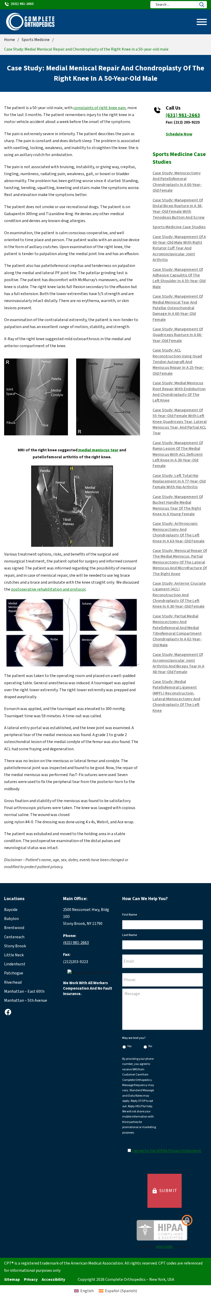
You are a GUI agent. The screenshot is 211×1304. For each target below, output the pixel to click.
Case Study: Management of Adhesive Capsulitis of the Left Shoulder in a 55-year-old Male (179, 278)
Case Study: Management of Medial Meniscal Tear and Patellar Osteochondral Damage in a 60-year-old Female (178, 308)
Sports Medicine (36, 40)
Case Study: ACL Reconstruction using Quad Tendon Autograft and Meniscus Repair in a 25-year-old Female (178, 361)
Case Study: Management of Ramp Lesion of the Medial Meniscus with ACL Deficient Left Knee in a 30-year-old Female (178, 454)
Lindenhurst (14, 964)
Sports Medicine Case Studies (179, 227)
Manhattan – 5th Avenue (25, 1000)
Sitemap (12, 1279)
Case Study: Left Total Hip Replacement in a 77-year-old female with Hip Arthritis (179, 481)
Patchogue (13, 973)
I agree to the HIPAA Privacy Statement (166, 1151)
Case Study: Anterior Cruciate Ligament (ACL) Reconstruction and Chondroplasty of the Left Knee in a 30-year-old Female (179, 595)
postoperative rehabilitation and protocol (48, 589)
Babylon (11, 919)
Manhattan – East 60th (24, 991)
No (150, 1046)
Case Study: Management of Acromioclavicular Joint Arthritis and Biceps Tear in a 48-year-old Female (178, 663)
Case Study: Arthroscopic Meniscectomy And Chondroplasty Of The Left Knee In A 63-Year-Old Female (179, 532)
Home (9, 40)
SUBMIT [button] (165, 1190)
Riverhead (13, 982)
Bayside (10, 909)
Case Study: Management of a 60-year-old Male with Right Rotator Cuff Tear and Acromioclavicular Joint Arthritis (179, 248)
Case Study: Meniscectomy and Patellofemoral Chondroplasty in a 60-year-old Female (177, 181)
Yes (129, 1046)
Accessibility (53, 1279)
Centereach (14, 937)
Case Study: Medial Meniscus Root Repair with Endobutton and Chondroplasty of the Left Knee (179, 391)
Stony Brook (15, 946)
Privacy (31, 1279)
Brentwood (14, 928)
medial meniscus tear (97, 450)
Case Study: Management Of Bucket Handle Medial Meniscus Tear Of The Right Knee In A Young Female (178, 505)
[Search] (202, 4)
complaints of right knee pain (99, 108)
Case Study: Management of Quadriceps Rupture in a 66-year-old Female (178, 335)
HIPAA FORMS (164, 1247)
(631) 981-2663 (183, 115)
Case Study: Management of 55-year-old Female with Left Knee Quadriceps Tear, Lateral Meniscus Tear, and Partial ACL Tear (180, 421)
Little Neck (14, 955)
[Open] (202, 22)
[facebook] (8, 1012)
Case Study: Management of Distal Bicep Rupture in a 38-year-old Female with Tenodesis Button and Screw (179, 208)
